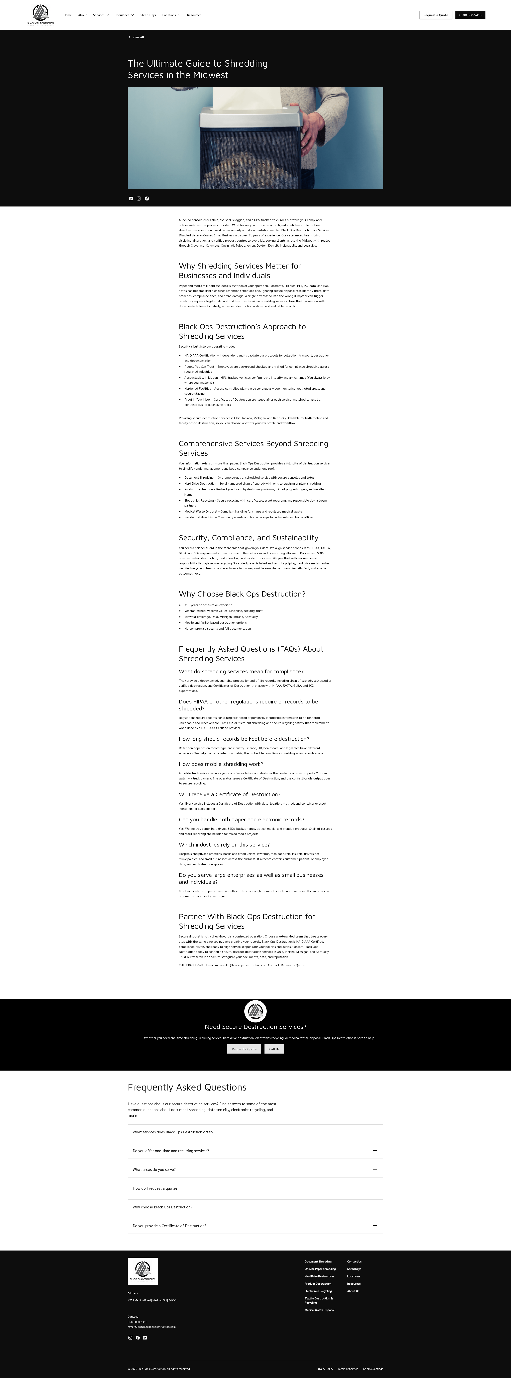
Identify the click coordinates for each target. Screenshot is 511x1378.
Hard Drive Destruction (200, 483)
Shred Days (148, 15)
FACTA (325, 548)
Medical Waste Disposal (200, 511)
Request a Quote (436, 15)
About (82, 15)
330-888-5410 (195, 965)
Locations (353, 1276)
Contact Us (354, 1261)
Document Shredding (199, 477)
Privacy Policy (325, 1368)
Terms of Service (348, 1368)
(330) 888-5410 (470, 15)
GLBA (183, 553)
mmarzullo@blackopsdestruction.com (241, 965)
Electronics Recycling (199, 500)
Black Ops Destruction (296, 230)
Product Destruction (198, 489)
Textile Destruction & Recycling (319, 1300)
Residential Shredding (199, 517)
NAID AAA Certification (200, 355)
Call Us (274, 1049)
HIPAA (314, 548)
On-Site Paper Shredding (320, 1268)
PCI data (310, 286)
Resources (194, 15)
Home (67, 15)
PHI (299, 286)
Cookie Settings (373, 1368)
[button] (101, 15)
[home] (40, 15)
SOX (197, 553)
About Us (353, 1291)
